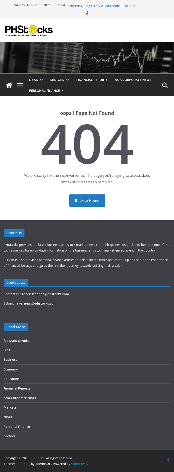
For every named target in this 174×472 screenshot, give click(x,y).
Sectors (57, 79)
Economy (11, 369)
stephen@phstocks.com (50, 294)
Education (11, 379)
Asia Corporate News (133, 79)
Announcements (16, 340)
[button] (40, 80)
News (33, 79)
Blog (7, 350)
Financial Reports (92, 79)
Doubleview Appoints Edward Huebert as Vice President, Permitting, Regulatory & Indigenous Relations (108, 5)
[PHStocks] (87, 45)
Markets (10, 407)
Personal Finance (44, 90)
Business (10, 359)
